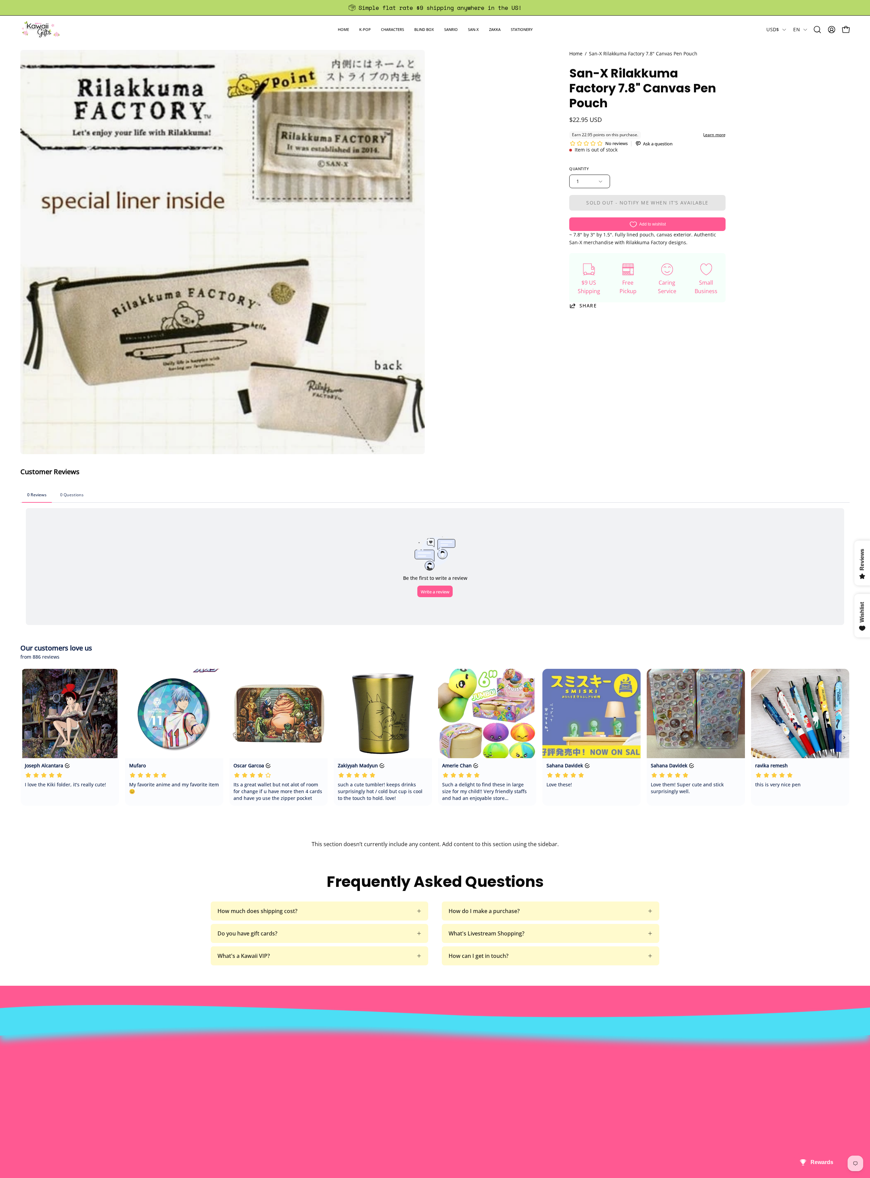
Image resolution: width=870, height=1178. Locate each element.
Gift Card (411, 1067)
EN (796, 29)
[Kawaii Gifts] (40, 29)
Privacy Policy (248, 1089)
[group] (435, 7)
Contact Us (414, 1044)
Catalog (240, 1067)
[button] (365, 29)
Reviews (410, 1089)
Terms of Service (252, 1078)
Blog (405, 1078)
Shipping (411, 1055)
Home (575, 53)
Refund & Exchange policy (264, 1055)
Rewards (242, 1044)
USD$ (772, 29)
